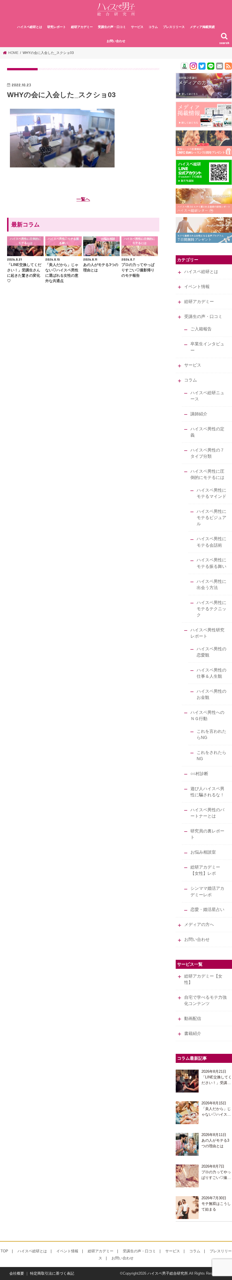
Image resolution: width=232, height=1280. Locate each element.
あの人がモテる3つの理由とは (215, 1143)
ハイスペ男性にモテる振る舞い (211, 563)
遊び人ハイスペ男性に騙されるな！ (207, 791)
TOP (4, 1251)
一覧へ (83, 199)
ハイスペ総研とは (29, 27)
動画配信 (192, 1018)
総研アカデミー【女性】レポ (205, 870)
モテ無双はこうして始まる (216, 1206)
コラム (153, 27)
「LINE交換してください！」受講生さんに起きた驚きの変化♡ (216, 1080)
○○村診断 (199, 773)
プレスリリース (174, 27)
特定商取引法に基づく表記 (52, 1273)
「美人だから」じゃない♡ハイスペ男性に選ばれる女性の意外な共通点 (216, 1112)
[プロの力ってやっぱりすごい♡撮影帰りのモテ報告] (187, 1176)
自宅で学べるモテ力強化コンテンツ (205, 1000)
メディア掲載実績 (202, 27)
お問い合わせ (116, 41)
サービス (137, 27)
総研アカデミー (82, 27)
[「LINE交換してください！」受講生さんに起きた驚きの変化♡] (187, 1081)
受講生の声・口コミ (112, 27)
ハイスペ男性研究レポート (207, 633)
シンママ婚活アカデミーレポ (207, 891)
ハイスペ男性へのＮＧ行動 (207, 715)
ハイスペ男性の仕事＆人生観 (211, 673)
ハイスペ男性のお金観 (211, 694)
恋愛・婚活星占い (207, 909)
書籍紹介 (192, 1033)
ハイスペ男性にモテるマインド (211, 493)
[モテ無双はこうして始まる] (187, 1207)
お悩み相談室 (203, 852)
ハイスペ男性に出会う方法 (211, 584)
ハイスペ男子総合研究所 (167, 1273)
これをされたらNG (211, 755)
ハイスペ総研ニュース (207, 396)
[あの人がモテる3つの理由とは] (187, 1144)
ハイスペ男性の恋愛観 (211, 652)
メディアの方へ (199, 924)
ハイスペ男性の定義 (207, 432)
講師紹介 (198, 414)
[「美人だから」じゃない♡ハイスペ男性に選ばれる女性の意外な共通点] (187, 1112)
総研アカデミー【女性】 (203, 979)
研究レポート (56, 27)
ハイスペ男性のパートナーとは (207, 813)
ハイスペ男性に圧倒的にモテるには (207, 474)
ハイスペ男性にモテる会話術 (211, 542)
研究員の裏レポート (207, 834)
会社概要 (16, 1273)
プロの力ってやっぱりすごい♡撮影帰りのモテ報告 (216, 1175)
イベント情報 (197, 286)
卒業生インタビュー (207, 347)
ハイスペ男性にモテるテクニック (211, 608)
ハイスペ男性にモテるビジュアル (211, 517)
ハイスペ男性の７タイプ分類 (207, 453)
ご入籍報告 (201, 329)
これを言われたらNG (211, 734)
